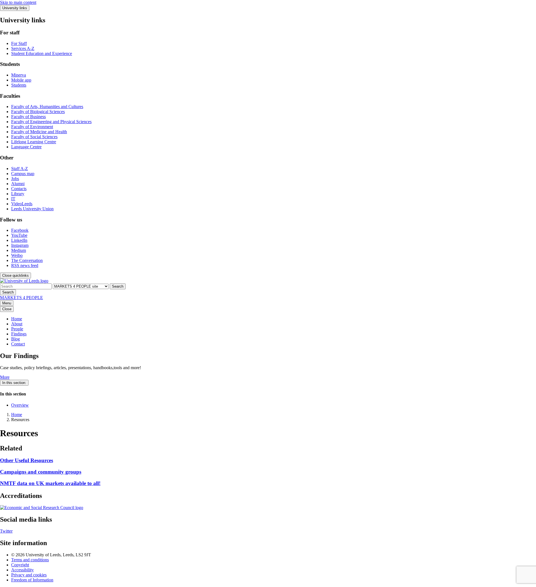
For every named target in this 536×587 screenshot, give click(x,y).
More (4, 377)
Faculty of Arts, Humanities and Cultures (47, 106)
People (17, 328)
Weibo (17, 255)
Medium (18, 250)
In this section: (14, 383)
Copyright (20, 564)
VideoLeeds (21, 203)
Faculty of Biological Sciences (38, 111)
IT (13, 198)
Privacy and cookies (29, 574)
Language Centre (26, 146)
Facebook (19, 230)
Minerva (18, 75)
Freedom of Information (32, 580)
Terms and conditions (30, 559)
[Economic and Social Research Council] (41, 507)
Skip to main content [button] (18, 2)
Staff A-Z (19, 168)
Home (16, 318)
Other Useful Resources (26, 460)
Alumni (18, 183)
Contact (18, 344)
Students (18, 85)
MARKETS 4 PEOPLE (21, 297)
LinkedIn (19, 240)
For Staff (19, 43)
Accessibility (22, 569)
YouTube (19, 235)
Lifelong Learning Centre (33, 141)
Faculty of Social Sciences (34, 136)
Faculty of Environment (32, 126)
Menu (6, 303)
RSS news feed (24, 265)
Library (17, 193)
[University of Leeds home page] (24, 280)
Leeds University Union (32, 208)
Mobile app (21, 80)
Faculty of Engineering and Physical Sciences (51, 121)
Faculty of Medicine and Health (39, 131)
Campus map (22, 173)
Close (6, 309)
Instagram (19, 245)
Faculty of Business (28, 116)
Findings (19, 333)
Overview (20, 405)
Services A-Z (22, 48)
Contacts (19, 188)
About (16, 323)
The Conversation (27, 260)
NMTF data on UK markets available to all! (50, 483)
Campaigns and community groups (40, 472)
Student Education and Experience (41, 53)
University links (14, 8)
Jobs (15, 178)
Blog (15, 339)
